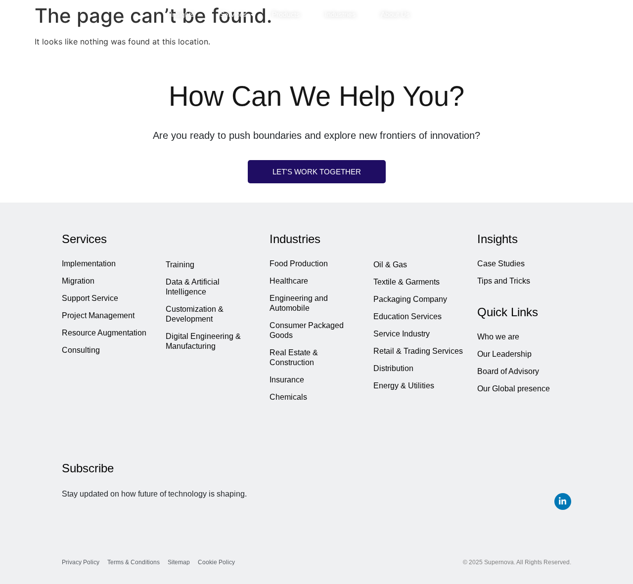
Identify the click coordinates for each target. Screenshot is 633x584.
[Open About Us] (415, 14)
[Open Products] (305, 14)
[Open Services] (252, 14)
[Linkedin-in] (562, 501)
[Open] (603, 15)
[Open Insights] (200, 14)
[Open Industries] (361, 14)
